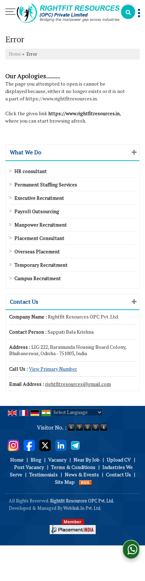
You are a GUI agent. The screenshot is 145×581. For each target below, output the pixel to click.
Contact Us (118, 474)
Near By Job (87, 459)
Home (15, 54)
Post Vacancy (29, 467)
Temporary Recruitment (41, 264)
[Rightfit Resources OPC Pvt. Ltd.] (68, 13)
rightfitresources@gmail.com (78, 384)
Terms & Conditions (73, 467)
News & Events (82, 474)
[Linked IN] (61, 444)
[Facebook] (29, 444)
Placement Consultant (39, 238)
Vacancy (57, 459)
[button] (53, 368)
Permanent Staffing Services (45, 184)
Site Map (65, 481)
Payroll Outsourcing (36, 211)
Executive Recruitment (39, 197)
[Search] (128, 12)
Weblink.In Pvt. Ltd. (82, 508)
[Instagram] (13, 444)
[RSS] (85, 481)
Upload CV (119, 459)
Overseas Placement (37, 251)
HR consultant (30, 171)
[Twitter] (45, 444)
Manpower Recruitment (40, 224)
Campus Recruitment (37, 278)
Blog (36, 459)
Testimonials (43, 474)
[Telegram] (75, 444)
